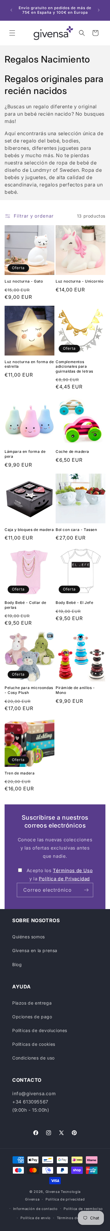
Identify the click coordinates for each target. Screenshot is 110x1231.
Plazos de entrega (32, 1002)
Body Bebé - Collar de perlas (25, 605)
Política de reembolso (83, 1209)
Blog (17, 964)
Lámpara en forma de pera (25, 454)
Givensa (53, 1191)
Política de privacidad (65, 1199)
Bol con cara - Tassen (76, 529)
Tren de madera (20, 773)
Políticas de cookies (33, 1044)
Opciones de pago (32, 1016)
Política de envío (35, 1218)
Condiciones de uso (33, 1057)
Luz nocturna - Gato (24, 281)
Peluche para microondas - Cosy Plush (29, 690)
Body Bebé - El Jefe (74, 602)
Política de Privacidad (64, 879)
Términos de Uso (73, 870)
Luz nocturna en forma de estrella (29, 364)
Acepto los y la (60, 875)
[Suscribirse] (86, 890)
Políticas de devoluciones (39, 1030)
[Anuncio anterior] (11, 10)
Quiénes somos (28, 936)
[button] (12, 33)
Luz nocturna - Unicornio (79, 281)
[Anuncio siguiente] (98, 10)
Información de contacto (35, 1209)
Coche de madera (72, 451)
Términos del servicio (76, 1218)
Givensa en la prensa (34, 950)
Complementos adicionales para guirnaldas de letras (74, 366)
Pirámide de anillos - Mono (75, 690)
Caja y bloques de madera (29, 529)
